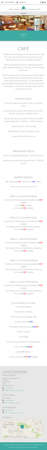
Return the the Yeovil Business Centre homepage (23, 8)
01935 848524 (10, 2)
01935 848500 (9, 410)
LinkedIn (45, 2)
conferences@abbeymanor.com (14, 413)
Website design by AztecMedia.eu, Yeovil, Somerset (23, 447)
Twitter (42, 2)
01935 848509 (9, 400)
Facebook (40, 2)
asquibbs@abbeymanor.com (13, 403)
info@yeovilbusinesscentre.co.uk (14, 390)
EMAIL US (23, 2)
